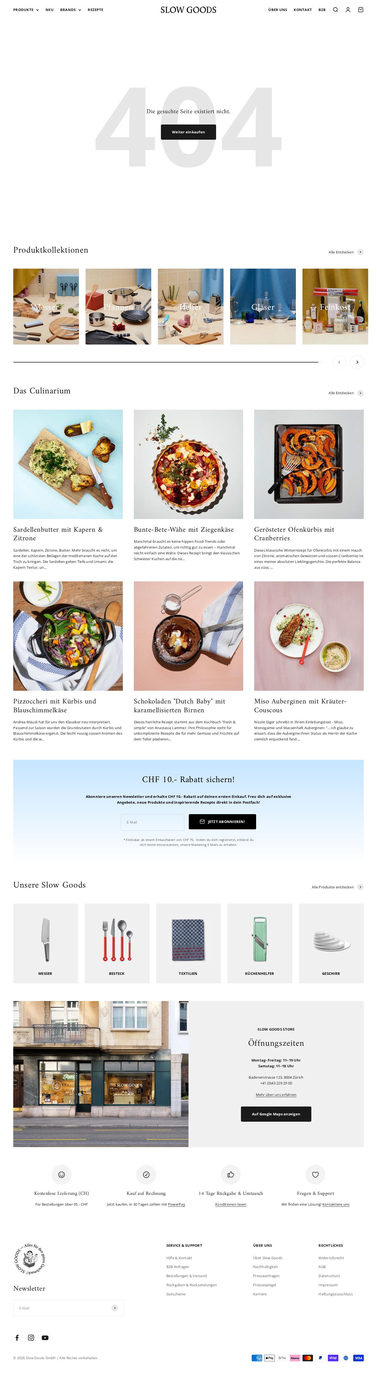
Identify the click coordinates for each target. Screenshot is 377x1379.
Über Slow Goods (267, 1257)
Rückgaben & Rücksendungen (191, 1284)
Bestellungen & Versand (186, 1275)
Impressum (328, 1284)
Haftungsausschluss (335, 1293)
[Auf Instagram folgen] (31, 1337)
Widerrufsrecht (331, 1257)
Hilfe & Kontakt (179, 1257)
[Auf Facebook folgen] (17, 1337)
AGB (322, 1266)
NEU (50, 9)
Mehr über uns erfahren (276, 1094)
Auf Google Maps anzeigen (276, 1113)
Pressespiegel (264, 1284)
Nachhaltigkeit (265, 1266)
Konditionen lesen (230, 1204)
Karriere (260, 1293)
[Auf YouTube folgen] (45, 1337)
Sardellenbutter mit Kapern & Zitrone (58, 534)
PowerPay (176, 1204)
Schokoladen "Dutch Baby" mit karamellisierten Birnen (179, 705)
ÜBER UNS (277, 9)
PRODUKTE (23, 9)
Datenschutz (329, 1275)
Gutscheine (176, 1293)
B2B (322, 9)
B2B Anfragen (177, 1266)
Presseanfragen (266, 1275)
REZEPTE (95, 9)
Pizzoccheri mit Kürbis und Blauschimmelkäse (54, 705)
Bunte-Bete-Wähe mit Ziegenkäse (184, 530)
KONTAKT (303, 9)
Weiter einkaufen (188, 131)
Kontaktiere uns (336, 1204)
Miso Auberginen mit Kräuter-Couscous (300, 705)
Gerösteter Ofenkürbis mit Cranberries (294, 534)
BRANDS (68, 9)
